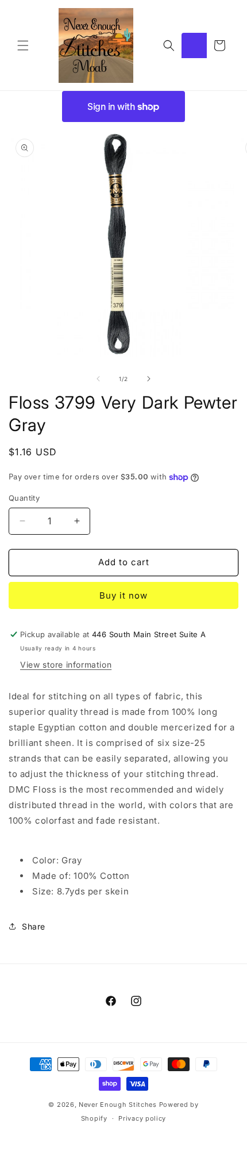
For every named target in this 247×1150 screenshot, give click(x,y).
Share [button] (33, 926)
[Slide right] (148, 378)
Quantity (24, 497)
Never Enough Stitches (118, 1105)
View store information (65, 664)
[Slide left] (98, 378)
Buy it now (123, 595)
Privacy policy (142, 1118)
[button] (23, 45)
